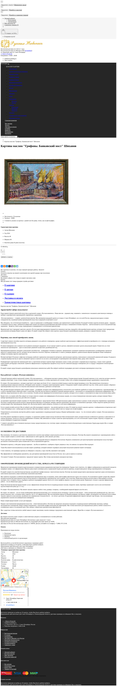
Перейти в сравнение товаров (18, 15)
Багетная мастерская (10, 633)
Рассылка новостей (10, 657)
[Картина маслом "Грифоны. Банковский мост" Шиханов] (36, 213)
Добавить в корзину (6, 257)
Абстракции (13, 69)
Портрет (11, 113)
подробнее (28, 50)
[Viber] (12, 266)
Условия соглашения (10, 641)
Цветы (14, 103)
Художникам (8, 636)
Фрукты (14, 101)
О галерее (7, 635)
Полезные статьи (14, 118)
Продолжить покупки (7, 5)
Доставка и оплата (11, 127)
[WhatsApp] (15, 266)
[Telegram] (17, 266)
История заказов (9, 653)
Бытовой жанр (13, 74)
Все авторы (8, 664)
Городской (15, 107)
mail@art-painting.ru (10, 58)
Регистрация (12, 20)
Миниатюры (13, 91)
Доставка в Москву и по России (14, 638)
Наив (10, 96)
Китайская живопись (15, 85)
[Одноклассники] (4, 266)
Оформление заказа (20, 5)
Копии (11, 88)
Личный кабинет (9, 652)
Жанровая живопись (15, 82)
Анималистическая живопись (18, 71)
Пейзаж (11, 105)
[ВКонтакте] (2, 266)
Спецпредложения (11, 120)
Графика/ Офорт (14, 77)
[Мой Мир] (7, 266)
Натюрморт (12, 99)
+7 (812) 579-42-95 (6, 54)
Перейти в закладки (15, 10)
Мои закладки (8, 655)
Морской (14, 109)
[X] (9, 266)
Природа (14, 110)
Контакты (8, 133)
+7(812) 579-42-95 (9, 621)
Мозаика (12, 93)
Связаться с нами (9, 645)
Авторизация (12, 21)
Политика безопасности (11, 640)
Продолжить (4, 10)
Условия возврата (9, 643)
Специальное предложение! (18, 115)
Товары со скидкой (10, 669)
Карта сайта (8, 667)
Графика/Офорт (14, 80)
